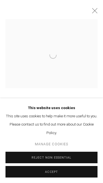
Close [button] (93, 12)
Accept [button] (51, 172)
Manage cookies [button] (51, 144)
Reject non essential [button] (51, 157)
